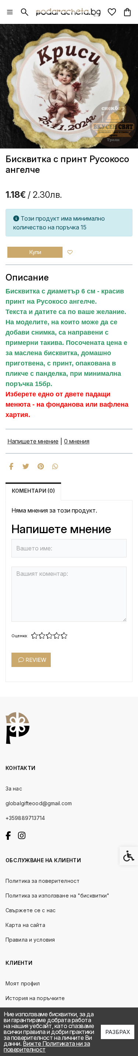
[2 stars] (42, 636)
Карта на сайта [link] (25, 925)
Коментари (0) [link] (33, 491)
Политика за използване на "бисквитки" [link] (57, 895)
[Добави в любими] (69, 252)
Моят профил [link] (23, 983)
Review (35, 659)
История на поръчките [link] (35, 998)
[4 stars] (56, 636)
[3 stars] (49, 636)
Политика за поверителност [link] (42, 881)
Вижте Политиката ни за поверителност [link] (47, 1046)
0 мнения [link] (76, 441)
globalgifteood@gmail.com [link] (39, 803)
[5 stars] (64, 636)
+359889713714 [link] (25, 818)
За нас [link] (14, 788)
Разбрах (117, 1031)
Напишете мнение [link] (33, 441)
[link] (10, 12)
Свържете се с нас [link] (31, 910)
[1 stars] (34, 636)
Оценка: (19, 635)
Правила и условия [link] (30, 940)
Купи (35, 252)
